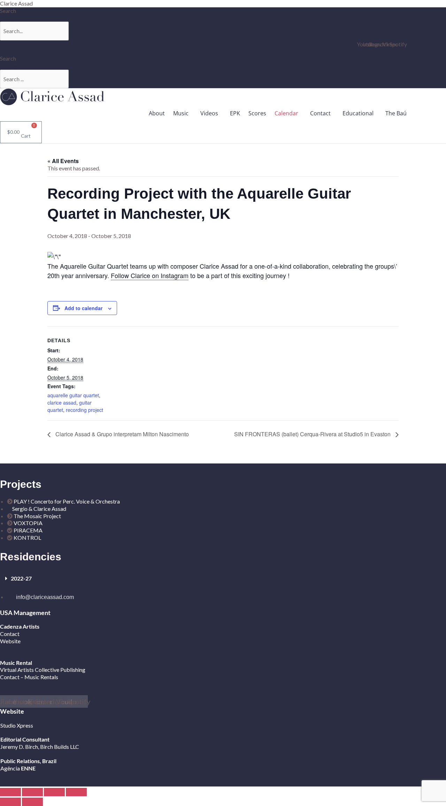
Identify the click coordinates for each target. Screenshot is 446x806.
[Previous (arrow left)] (10, 802)
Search (8, 10)
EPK (235, 113)
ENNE (28, 768)
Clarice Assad (16, 3)
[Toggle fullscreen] (32, 792)
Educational (358, 113)
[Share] (54, 792)
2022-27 (21, 578)
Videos (209, 113)
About (157, 113)
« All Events (63, 161)
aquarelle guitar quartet (73, 395)
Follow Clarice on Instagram (150, 275)
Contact (320, 113)
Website (10, 641)
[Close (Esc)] (76, 792)
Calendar (286, 113)
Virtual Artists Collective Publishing (43, 669)
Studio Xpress (16, 725)
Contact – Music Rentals (29, 677)
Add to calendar (83, 308)
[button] (182, 113)
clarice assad (61, 402)
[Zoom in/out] (10, 792)
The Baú (396, 113)
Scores (257, 113)
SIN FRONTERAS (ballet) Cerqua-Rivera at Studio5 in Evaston (313, 434)
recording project (84, 409)
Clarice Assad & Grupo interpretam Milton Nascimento (121, 434)
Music (181, 113)
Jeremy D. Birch (19, 746)
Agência (10, 768)
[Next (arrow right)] (32, 802)
